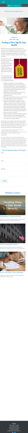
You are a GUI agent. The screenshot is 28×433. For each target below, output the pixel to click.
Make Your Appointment (15, 5)
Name (2, 152)
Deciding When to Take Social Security (10, 216)
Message (3, 169)
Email (2, 161)
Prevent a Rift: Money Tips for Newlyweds (11, 272)
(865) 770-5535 (15, 425)
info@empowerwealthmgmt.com (14, 430)
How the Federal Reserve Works (9, 244)
